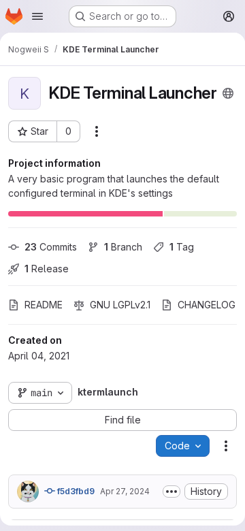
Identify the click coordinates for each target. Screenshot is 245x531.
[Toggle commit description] (171, 491)
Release (46, 268)
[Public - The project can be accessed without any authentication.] (228, 93)
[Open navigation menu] (37, 16)
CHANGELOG (206, 304)
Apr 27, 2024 (125, 491)
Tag (181, 247)
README (43, 304)
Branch (123, 247)
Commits (50, 247)
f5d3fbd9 (75, 491)
